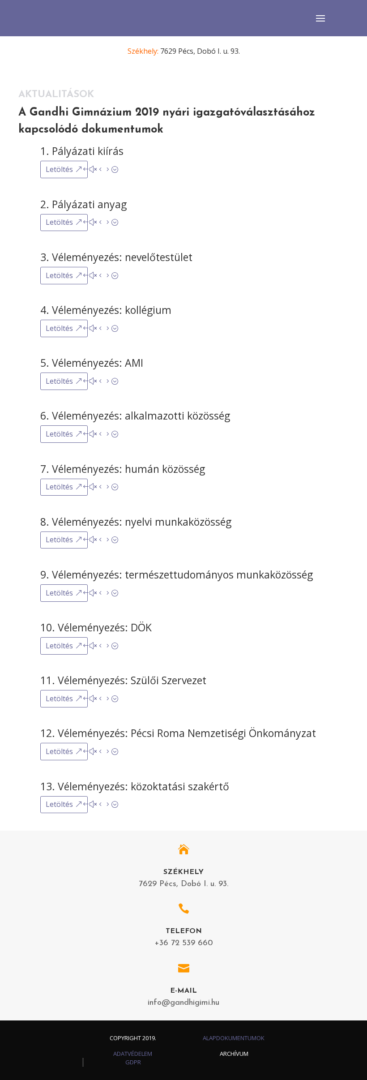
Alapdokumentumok (234, 1038)
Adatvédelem (132, 1054)
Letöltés (59, 169)
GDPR (133, 1062)
